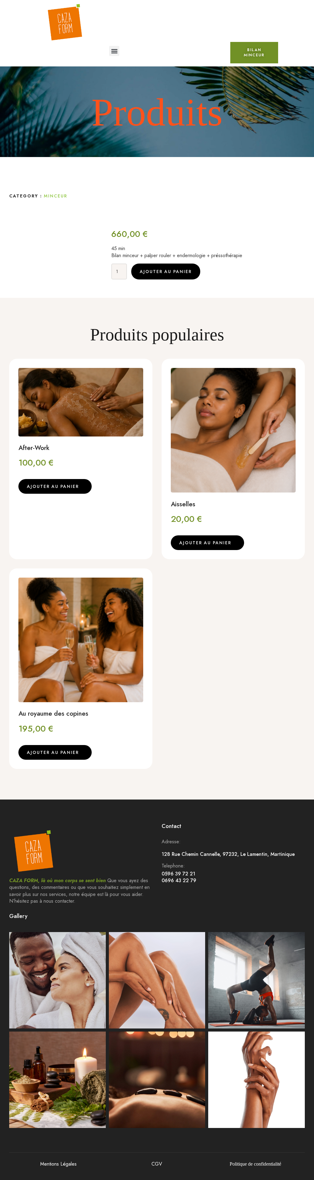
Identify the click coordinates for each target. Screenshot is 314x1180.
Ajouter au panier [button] (53, 486)
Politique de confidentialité (255, 1164)
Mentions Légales (58, 1163)
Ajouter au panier (166, 271)
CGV (156, 1163)
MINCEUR (55, 196)
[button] (114, 51)
